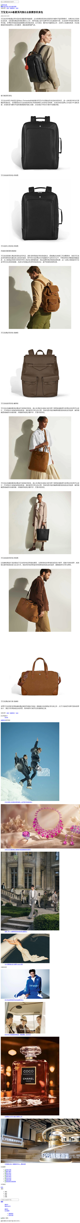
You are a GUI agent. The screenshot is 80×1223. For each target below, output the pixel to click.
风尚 (7, 6)
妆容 (4, 6)
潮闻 (15, 6)
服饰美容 (11, 1213)
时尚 (2, 1187)
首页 (8, 8)
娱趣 (12, 6)
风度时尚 (12, 8)
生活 (10, 6)
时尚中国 (11, 1215)
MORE (6, 717)
